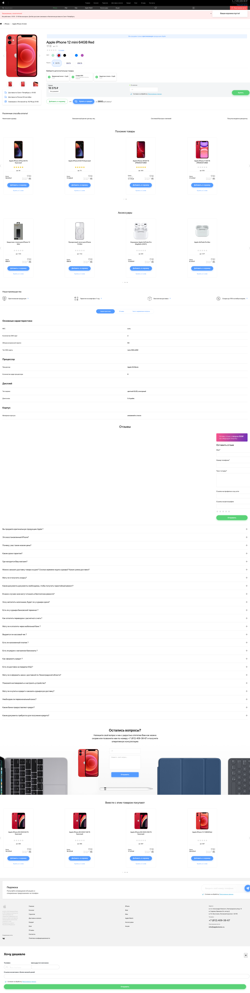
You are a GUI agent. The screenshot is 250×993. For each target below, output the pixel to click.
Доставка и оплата (117, 3)
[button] (122, 282)
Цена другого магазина (40, 963)
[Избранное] (156, 8)
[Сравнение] (194, 8)
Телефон (7, 963)
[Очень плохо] (217, 511)
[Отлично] (229, 511)
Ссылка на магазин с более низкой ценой (19, 972)
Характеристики (105, 311)
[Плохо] (220, 511)
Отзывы (143, 3)
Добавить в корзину (57, 101)
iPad (66, 8)
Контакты (152, 3)
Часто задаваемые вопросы (141, 311)
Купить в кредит (85, 101)
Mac (76, 8)
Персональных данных (155, 94)
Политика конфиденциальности (39, 938)
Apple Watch (89, 8)
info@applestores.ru (216, 927)
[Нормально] (223, 511)
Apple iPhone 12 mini (19, 24)
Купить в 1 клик (18, 190)
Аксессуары (104, 8)
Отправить (232, 518)
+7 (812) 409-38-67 (137, 738)
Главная (87, 3)
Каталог (96, 3)
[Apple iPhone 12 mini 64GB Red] (21, 56)
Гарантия (105, 3)
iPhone (55, 8)
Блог (136, 3)
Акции (118, 8)
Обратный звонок (242, 5)
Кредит (129, 3)
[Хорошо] (226, 511)
